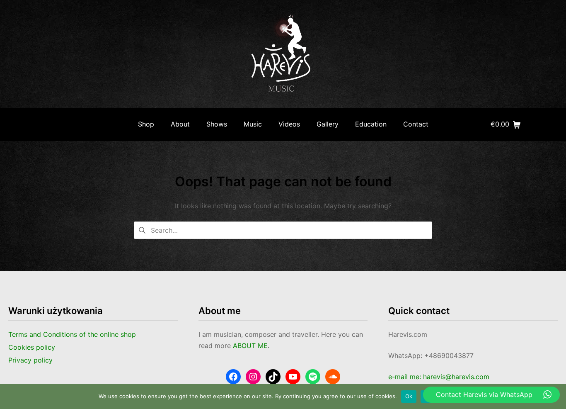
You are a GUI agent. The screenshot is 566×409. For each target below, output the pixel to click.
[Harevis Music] (283, 53)
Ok (409, 396)
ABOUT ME (250, 345)
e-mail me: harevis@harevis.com (438, 376)
